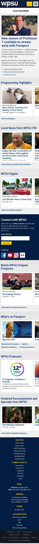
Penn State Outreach (19, 517)
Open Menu (35, 4)
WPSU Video (19, 446)
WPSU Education (19, 448)
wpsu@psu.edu (23, 487)
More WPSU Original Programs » (14, 307)
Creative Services (19, 453)
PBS (19, 522)
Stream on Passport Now (13, 69)
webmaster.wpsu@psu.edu (21, 490)
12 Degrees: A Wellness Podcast (13, 380)
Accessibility (25, 537)
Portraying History (11, 294)
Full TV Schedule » (8, 118)
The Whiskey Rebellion (13, 424)
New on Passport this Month (14, 72)
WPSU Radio (19, 443)
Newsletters (19, 465)
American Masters (9, 105)
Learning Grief (19, 459)
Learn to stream (10, 74)
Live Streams (20, 10)
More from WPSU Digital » (12, 210)
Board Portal (26, 534)
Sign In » (25, 344)
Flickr (22, 255)
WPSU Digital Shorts (10, 196)
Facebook (3, 255)
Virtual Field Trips (19, 451)
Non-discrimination (14, 537)
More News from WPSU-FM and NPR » (16, 164)
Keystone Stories (8, 291)
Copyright (34, 537)
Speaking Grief (19, 456)
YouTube (10, 255)
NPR (19, 520)
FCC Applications (27, 532)
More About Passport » (11, 344)
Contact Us (19, 468)
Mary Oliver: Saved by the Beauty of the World (15, 108)
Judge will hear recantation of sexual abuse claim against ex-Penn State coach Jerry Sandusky (17, 154)
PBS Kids (19, 525)
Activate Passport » (27, 347)
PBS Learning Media (19, 528)
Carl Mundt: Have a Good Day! (17, 199)
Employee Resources (14, 534)
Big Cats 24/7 (8, 339)
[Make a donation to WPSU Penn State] (29, 4)
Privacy (4, 537)
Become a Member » (9, 347)
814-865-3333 (19, 510)
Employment (10, 532)
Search (18, 532)
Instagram (16, 255)
